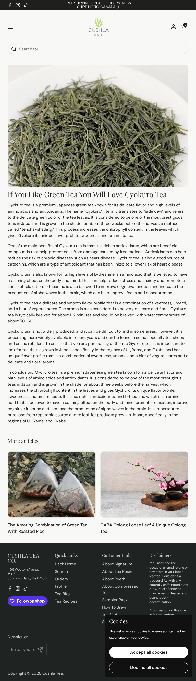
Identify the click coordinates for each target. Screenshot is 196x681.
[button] (183, 27)
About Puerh (113, 579)
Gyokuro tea (46, 372)
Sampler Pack (115, 600)
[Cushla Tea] (98, 27)
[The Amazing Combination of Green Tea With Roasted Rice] (52, 484)
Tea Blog (63, 593)
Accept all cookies (149, 652)
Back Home (65, 564)
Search (61, 571)
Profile (61, 586)
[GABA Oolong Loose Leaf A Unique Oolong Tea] (144, 484)
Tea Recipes (66, 601)
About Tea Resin (117, 571)
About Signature (117, 564)
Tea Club (110, 614)
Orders (61, 579)
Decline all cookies (149, 667)
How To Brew (114, 607)
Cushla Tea (52, 673)
